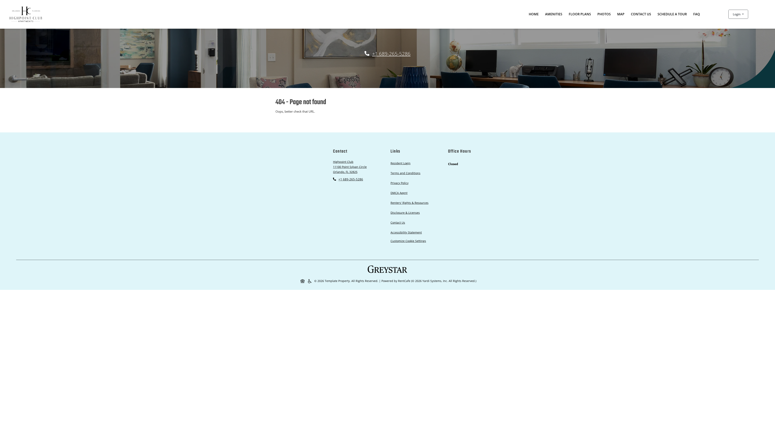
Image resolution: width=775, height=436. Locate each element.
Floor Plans (580, 14)
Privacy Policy (400, 183)
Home (534, 14)
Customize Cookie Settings (408, 241)
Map (620, 14)
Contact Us (641, 14)
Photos (604, 14)
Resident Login (401, 163)
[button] (738, 14)
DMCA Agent (400, 193)
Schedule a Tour (672, 14)
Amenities (553, 14)
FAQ (696, 14)
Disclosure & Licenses (406, 213)
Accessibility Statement (407, 232)
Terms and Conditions (406, 173)
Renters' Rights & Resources (410, 203)
